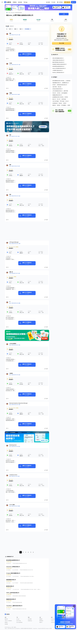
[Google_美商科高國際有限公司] (27, 575)
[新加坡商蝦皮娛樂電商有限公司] (27, 562)
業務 (10, 33)
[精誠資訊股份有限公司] (27, 601)
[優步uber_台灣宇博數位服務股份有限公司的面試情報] (66, 20)
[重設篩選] (7, 29)
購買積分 (6, 622)
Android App (18, 620)
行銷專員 (11, 373)
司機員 (10, 93)
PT (9, 301)
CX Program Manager (14, 242)
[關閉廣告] (74, 606)
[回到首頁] (7, 12)
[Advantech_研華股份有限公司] (27, 568)
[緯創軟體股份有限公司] (27, 581)
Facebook (53, 622)
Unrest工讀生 (12, 504)
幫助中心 (40, 622)
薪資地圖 (6, 624)
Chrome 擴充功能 (19, 622)
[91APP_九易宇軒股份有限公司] (27, 594)
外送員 (10, 63)
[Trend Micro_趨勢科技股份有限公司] (27, 607)
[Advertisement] (27, 231)
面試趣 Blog (30, 620)
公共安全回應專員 (12, 343)
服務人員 (11, 271)
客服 (10, 134)
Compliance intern (13, 474)
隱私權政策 (41, 620)
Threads (52, 620)
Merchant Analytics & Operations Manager (18, 403)
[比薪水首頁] (7, 614)
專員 (10, 194)
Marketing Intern (13, 444)
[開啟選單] (2, 2)
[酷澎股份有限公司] (27, 588)
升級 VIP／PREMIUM (8, 620)
